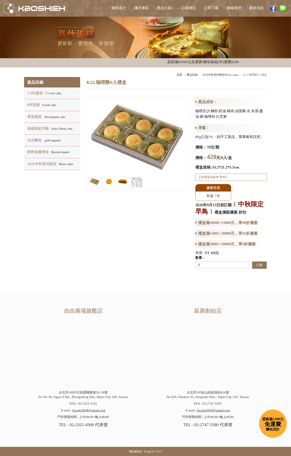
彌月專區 (141, 8)
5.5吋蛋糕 (44, 93)
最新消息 (256, 8)
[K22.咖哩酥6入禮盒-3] (122, 181)
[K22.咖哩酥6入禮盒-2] (108, 181)
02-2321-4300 (82, 424)
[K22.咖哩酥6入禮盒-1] (94, 181)
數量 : (199, 257)
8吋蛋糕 (41, 105)
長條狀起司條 (49, 128)
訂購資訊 (189, 8)
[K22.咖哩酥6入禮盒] (137, 136)
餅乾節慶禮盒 (48, 152)
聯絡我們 (234, 8)
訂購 (259, 265)
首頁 (179, 74)
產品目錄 (192, 74)
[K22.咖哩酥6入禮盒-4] (137, 182)
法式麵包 (44, 140)
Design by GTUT (153, 451)
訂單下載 (211, 8)
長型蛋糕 (46, 117)
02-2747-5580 (206, 424)
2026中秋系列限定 (50, 164)
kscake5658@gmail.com (88, 410)
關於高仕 (119, 8)
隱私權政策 (135, 451)
